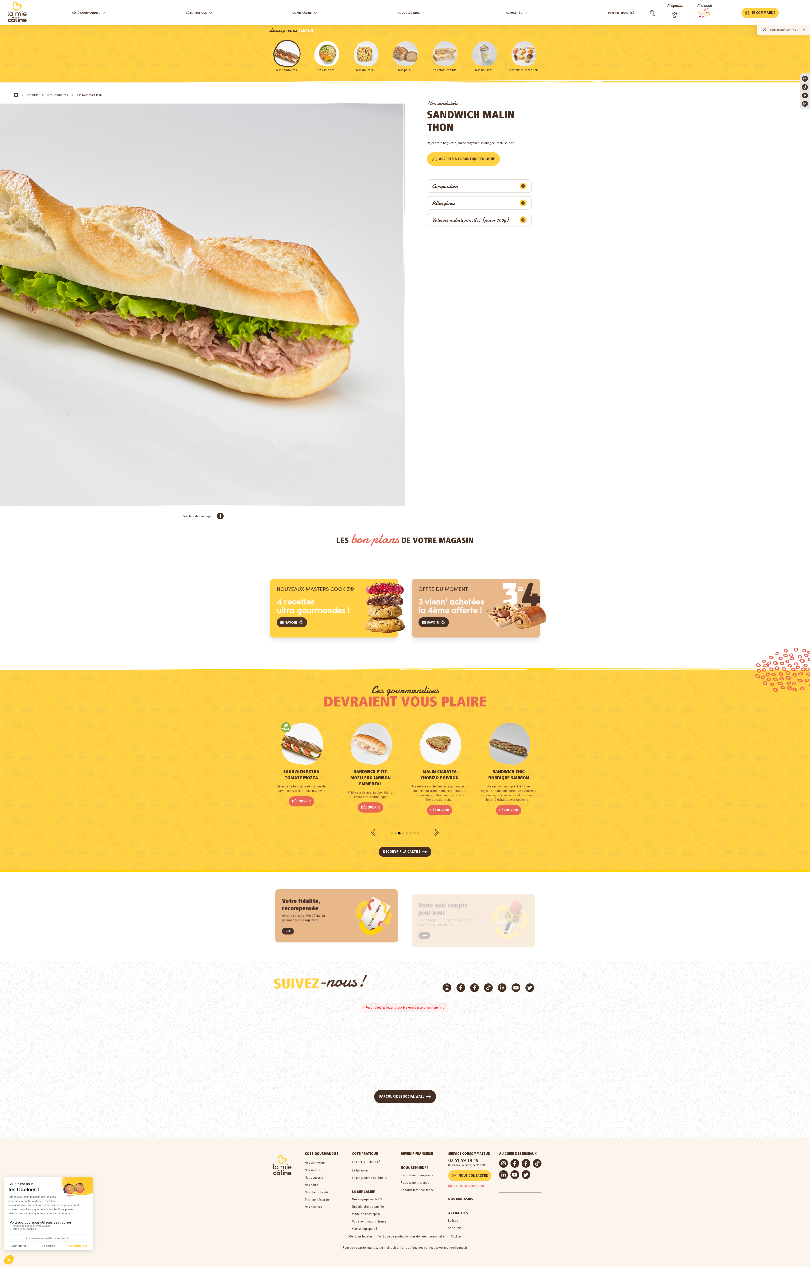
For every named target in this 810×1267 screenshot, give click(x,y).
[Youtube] (516, 987)
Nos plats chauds (444, 70)
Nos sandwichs (286, 70)
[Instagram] (805, 79)
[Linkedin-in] (805, 104)
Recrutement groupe (415, 1183)
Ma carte (704, 5)
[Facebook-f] (805, 95)
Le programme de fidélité (369, 1178)
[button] (760, 13)
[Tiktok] (805, 87)
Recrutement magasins (417, 1175)
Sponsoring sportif (364, 1229)
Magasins (675, 5)
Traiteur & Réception (523, 70)
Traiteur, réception (318, 1200)
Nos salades (326, 70)
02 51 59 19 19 (463, 1160)
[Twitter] (529, 987)
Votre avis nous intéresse (369, 1221)
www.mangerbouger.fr (451, 1247)
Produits (32, 95)
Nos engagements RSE (367, 1199)
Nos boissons (484, 70)
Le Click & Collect (364, 1162)
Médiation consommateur (466, 1186)
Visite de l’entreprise (366, 1214)
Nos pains (405, 70)
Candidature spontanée (417, 1190)
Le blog (453, 1220)
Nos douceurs (365, 70)
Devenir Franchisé (417, 1154)
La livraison (360, 1170)
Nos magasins (460, 1199)
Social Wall (455, 1228)
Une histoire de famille (368, 1207)
